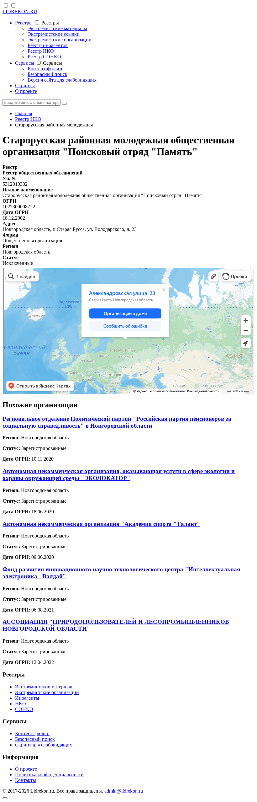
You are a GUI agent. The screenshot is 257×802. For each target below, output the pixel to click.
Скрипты (25, 85)
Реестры (24, 22)
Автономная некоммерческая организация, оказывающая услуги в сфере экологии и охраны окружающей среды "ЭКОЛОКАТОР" (119, 474)
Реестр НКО (41, 51)
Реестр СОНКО (44, 56)
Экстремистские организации (60, 39)
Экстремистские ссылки (54, 34)
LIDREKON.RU (20, 11)
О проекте (26, 91)
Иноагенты (27, 698)
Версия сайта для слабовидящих (62, 80)
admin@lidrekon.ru (123, 791)
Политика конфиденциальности (49, 774)
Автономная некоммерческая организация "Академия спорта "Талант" (101, 524)
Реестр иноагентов (48, 45)
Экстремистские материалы (57, 28)
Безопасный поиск (47, 74)
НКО (20, 703)
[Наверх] (5, 798)
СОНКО (24, 709)
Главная (23, 113)
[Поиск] (64, 104)
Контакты (25, 780)
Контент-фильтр (45, 68)
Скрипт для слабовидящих (43, 744)
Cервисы (25, 63)
